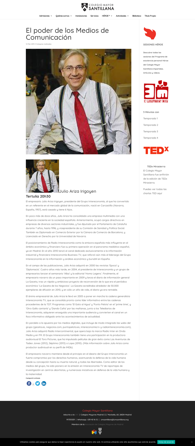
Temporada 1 (150, 118)
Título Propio (150, 16)
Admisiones (44, 16)
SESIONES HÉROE (153, 44)
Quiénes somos (62, 16)
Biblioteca (136, 16)
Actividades (121, 16)
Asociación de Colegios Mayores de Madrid (104, 424)
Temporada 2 (151, 124)
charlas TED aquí (152, 193)
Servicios (94, 16)
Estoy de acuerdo (166, 442)
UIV (77, 414)
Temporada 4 (150, 137)
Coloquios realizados (43, 44)
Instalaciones (81, 16)
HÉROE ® (106, 16)
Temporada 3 (150, 131)
